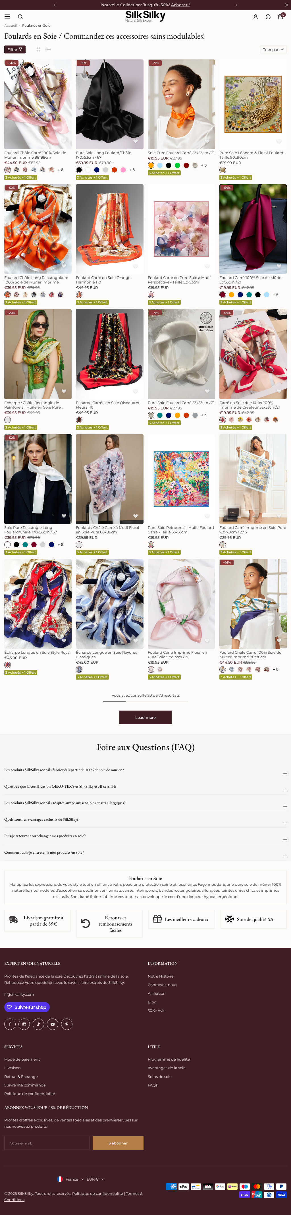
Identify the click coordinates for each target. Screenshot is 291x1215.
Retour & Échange (21, 1076)
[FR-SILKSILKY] (145, 16)
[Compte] (255, 16)
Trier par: (271, 49)
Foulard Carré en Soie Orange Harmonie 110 (103, 279)
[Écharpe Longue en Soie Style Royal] (38, 604)
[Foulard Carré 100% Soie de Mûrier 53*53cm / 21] (253, 229)
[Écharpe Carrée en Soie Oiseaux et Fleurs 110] (109, 354)
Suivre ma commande (25, 1085)
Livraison (12, 1067)
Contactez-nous (162, 984)
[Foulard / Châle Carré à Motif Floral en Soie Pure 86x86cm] (109, 479)
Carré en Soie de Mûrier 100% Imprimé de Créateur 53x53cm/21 (249, 404)
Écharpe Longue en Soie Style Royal (37, 652)
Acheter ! (180, 5)
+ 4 (204, 415)
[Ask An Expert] (268, 16)
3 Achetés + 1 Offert (20, 177)
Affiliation (157, 993)
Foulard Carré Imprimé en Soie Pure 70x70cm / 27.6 (252, 529)
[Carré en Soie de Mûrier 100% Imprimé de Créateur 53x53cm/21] (253, 354)
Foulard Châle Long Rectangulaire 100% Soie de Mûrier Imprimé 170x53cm (36, 279)
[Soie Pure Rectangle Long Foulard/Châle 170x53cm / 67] (38, 479)
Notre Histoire (161, 976)
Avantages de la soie (167, 1067)
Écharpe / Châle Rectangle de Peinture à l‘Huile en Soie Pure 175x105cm (32, 404)
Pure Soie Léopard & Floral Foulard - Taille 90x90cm (252, 155)
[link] (268, 16)
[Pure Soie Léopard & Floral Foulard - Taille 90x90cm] (253, 104)
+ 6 (204, 165)
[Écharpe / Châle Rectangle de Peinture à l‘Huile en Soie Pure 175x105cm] (38, 354)
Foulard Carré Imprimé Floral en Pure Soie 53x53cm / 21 (177, 654)
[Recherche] (20, 16)
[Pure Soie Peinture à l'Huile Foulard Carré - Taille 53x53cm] (181, 479)
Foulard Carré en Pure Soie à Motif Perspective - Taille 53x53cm (179, 279)
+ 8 (60, 170)
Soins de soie (160, 1076)
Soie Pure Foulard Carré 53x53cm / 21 (181, 152)
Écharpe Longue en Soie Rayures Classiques (106, 654)
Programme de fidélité (169, 1059)
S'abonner (118, 1143)
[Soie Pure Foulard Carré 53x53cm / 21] (181, 104)
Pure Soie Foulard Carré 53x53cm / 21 (181, 402)
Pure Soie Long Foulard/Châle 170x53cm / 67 (103, 155)
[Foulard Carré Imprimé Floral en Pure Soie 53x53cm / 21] (181, 604)
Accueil (10, 25)
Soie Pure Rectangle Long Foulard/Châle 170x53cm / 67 (30, 529)
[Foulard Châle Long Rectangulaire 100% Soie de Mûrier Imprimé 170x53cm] (38, 229)
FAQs (152, 1085)
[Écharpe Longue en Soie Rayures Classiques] (109, 604)
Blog (152, 1002)
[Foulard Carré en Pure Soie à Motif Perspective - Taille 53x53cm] (181, 229)
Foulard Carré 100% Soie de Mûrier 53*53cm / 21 (251, 279)
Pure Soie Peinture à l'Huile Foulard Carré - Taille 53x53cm (181, 529)
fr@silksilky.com (19, 994)
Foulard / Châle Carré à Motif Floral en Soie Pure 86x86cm (107, 529)
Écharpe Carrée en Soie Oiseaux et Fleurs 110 (108, 404)
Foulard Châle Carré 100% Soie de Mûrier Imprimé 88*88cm (35, 155)
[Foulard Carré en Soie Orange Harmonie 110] (109, 229)
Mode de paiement (22, 1059)
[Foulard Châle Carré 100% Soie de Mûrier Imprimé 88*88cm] (38, 104)
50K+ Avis (156, 1010)
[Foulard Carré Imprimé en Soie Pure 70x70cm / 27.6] (253, 479)
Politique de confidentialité (29, 1093)
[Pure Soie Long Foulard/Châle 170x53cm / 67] (109, 104)
